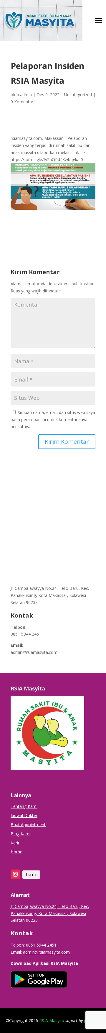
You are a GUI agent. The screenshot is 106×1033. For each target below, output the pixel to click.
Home (16, 851)
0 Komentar (22, 101)
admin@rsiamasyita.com (34, 652)
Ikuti (31, 874)
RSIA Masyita (51, 1020)
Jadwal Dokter (24, 815)
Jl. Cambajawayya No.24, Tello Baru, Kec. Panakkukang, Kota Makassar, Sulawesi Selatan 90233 (50, 595)
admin (26, 94)
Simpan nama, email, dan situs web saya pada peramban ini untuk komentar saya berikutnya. (53, 419)
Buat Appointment (28, 824)
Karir (15, 843)
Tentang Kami (24, 806)
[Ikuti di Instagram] (15, 874)
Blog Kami (20, 833)
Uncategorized (78, 94)
